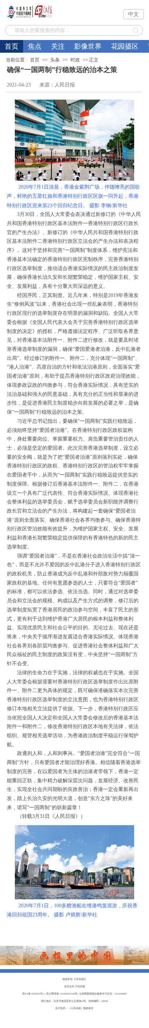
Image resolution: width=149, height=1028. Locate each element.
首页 (11, 46)
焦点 (35, 46)
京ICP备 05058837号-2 (33, 993)
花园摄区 (125, 46)
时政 (75, 60)
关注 (58, 46)
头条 (55, 60)
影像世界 (88, 46)
